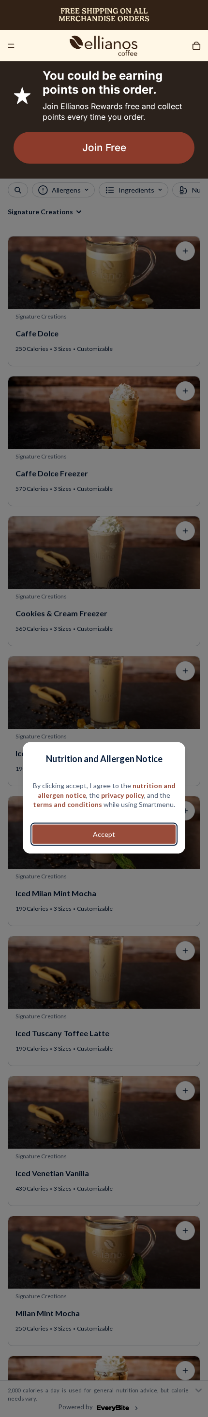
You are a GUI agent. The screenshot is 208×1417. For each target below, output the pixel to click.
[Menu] (11, 46)
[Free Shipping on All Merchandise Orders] (104, 15)
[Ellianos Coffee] (103, 45)
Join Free (104, 147)
